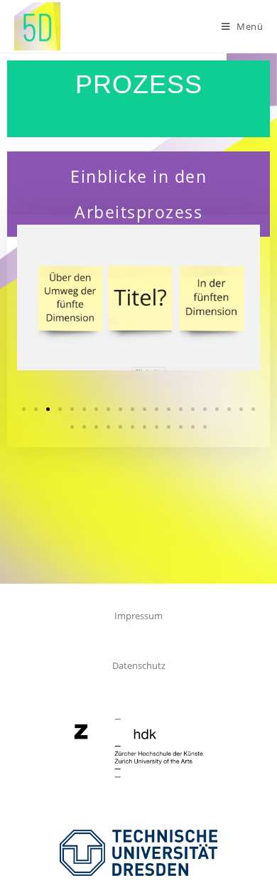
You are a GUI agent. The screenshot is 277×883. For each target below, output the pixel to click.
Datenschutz (138, 665)
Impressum (138, 615)
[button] (24, 409)
